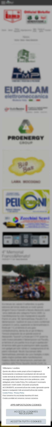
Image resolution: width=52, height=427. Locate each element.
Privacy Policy (19, 393)
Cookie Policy (8, 393)
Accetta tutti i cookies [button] (26, 421)
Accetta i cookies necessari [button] (26, 412)
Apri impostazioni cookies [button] (26, 405)
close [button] (48, 367)
